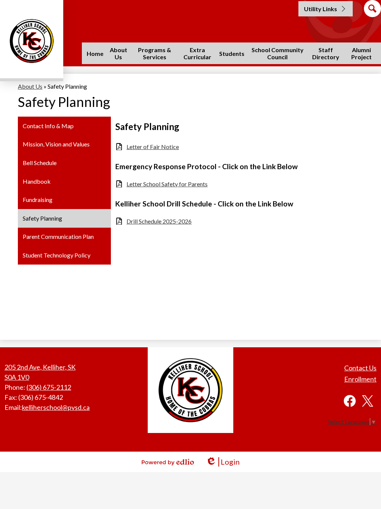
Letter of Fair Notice (153, 146)
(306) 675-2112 (48, 387)
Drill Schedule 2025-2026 (159, 221)
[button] (118, 53)
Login (223, 462)
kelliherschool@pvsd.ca (56, 407)
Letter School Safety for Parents (167, 183)
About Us (30, 86)
